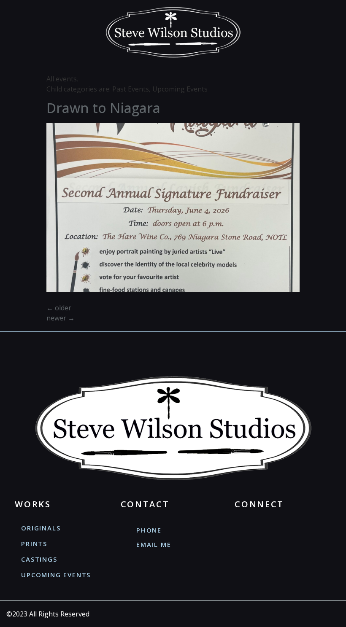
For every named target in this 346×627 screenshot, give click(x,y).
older (58, 307)
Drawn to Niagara (103, 108)
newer (60, 318)
